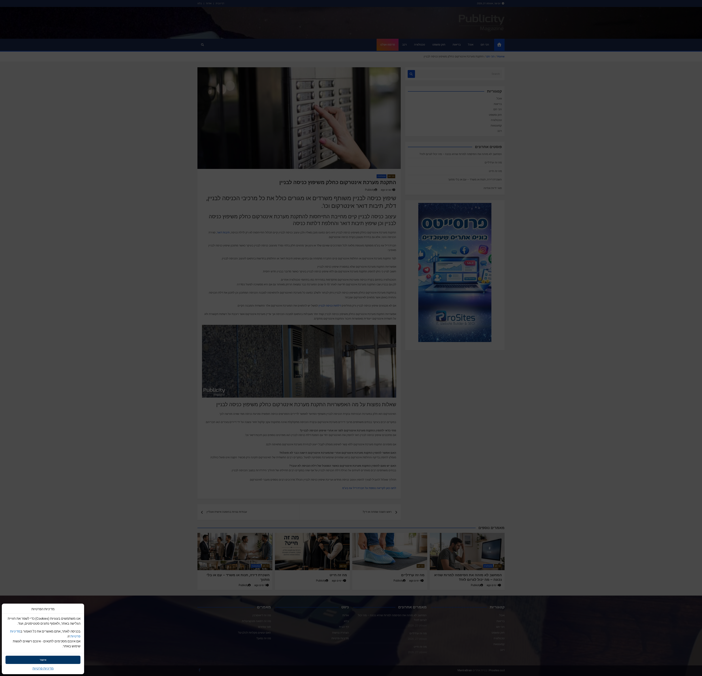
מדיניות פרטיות (43, 668)
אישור (43, 660)
